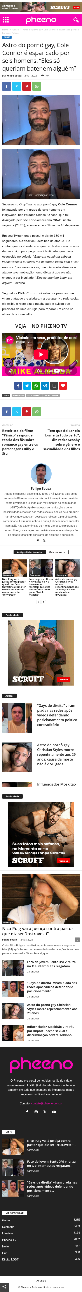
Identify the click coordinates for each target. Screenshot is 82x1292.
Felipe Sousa (14, 75)
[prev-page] (38, 602)
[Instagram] (38, 541)
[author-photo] (41, 473)
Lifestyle (7, 1233)
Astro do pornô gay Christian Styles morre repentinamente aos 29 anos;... (52, 1009)
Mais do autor (57, 552)
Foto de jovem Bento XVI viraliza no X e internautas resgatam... (51, 964)
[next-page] (44, 602)
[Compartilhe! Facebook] (18, 386)
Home (5, 29)
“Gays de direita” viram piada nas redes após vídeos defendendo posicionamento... (52, 987)
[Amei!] (63, 386)
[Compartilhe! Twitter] (27, 386)
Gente (15, 29)
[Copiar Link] (54, 386)
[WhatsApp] (36, 86)
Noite (5, 1246)
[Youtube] (55, 1112)
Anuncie (41, 1280)
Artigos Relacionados (29, 552)
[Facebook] (6, 86)
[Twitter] (16, 86)
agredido (18, 395)
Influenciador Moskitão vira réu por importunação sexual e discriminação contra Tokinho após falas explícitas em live (56, 757)
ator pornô (33, 395)
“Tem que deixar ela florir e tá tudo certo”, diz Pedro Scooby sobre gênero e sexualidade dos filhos (61, 439)
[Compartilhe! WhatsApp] (36, 386)
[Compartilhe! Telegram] (45, 386)
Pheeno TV (9, 1240)
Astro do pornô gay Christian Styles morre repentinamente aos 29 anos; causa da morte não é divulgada (67, 586)
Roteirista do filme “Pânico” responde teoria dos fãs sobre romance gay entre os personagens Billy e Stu (20, 442)
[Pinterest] (26, 86)
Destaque (8, 575)
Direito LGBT (10, 1259)
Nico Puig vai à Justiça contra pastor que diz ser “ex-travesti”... (37, 931)
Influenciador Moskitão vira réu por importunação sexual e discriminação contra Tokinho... (50, 1031)
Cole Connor (51, 395)
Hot (4, 1253)
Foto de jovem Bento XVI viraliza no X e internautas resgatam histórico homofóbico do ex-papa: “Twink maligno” (41, 586)
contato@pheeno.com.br (46, 1103)
